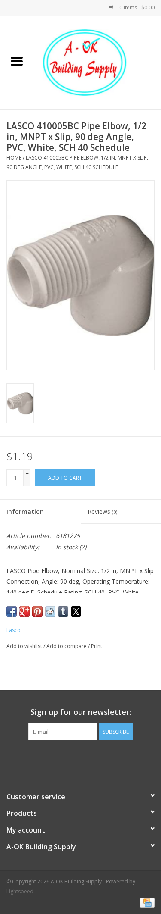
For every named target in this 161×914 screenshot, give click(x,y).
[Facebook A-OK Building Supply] (81, 758)
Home (13, 157)
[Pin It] (37, 611)
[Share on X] (76, 611)
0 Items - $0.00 (136, 7)
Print (96, 646)
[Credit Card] (146, 902)
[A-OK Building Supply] (97, 62)
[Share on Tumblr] (63, 611)
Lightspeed (19, 891)
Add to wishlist (24, 646)
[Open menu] (16, 60)
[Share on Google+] (24, 611)
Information (25, 511)
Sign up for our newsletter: (80, 712)
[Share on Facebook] (11, 611)
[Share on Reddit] (50, 611)
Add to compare (67, 646)
